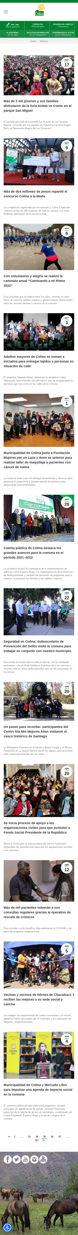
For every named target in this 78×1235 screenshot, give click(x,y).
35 (44, 1136)
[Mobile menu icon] (6, 12)
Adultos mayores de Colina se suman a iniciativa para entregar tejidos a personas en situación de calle (39, 361)
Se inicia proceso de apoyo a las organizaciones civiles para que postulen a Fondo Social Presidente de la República (37, 827)
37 (59, 1136)
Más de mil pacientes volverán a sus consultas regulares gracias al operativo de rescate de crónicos (37, 912)
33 (29, 1136)
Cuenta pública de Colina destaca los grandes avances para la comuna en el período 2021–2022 (33, 552)
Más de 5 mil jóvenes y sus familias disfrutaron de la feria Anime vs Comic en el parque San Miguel (37, 105)
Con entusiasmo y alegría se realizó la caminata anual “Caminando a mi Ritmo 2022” (34, 280)
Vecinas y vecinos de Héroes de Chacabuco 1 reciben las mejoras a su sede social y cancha (39, 999)
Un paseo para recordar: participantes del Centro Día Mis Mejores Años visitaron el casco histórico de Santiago (36, 731)
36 (52, 1136)
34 (37, 1136)
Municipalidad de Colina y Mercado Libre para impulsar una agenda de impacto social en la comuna (38, 1089)
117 (37, 1140)
